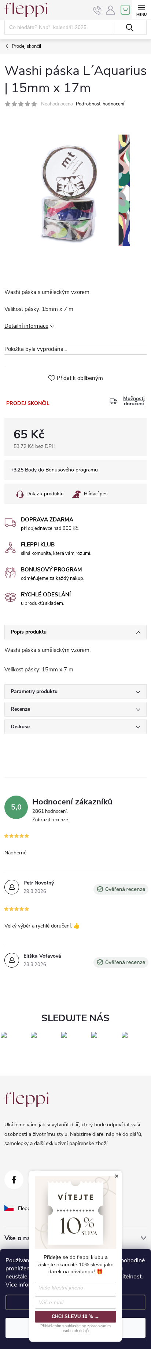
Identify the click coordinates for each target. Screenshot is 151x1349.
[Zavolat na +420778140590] (97, 10)
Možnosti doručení (134, 401)
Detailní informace (26, 326)
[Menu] (141, 9)
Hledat (129, 27)
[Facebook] (13, 1179)
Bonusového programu (71, 469)
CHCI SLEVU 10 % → (75, 1316)
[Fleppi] (26, 1099)
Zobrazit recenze (50, 820)
